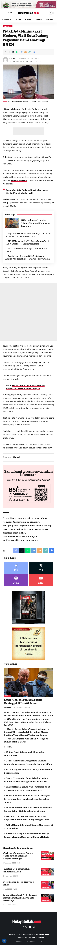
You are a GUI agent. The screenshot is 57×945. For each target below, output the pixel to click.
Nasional (8, 26)
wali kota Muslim (11, 540)
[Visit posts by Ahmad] (5, 60)
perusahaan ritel (11, 529)
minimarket (33, 522)
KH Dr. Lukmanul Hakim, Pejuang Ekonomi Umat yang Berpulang (35, 223)
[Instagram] (16, 580)
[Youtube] (41, 580)
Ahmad (12, 58)
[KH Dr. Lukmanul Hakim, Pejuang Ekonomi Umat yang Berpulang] (12, 223)
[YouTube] (30, 927)
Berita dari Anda (47, 855)
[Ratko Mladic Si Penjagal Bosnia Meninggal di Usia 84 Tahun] (28, 682)
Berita (7, 696)
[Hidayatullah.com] (28, 13)
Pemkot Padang (44, 526)
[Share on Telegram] (21, 52)
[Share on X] (13, 52)
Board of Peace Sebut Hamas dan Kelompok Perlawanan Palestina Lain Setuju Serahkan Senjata (27, 798)
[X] (41, 568)
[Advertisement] (28, 131)
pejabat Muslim (27, 526)
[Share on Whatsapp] (17, 52)
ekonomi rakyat (25, 518)
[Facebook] (16, 568)
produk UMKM (41, 529)
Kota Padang (40, 518)
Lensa (44, 872)
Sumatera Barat (10, 533)
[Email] (25, 52)
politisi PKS (27, 529)
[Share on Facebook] (9, 52)
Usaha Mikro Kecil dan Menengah (20, 537)
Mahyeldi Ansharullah (14, 522)
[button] (5, 13)
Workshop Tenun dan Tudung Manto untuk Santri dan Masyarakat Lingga (18, 856)
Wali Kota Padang (30, 540)
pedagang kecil (11, 526)
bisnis (13, 518)
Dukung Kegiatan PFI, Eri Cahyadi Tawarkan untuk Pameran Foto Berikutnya (20, 898)
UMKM (22, 533)
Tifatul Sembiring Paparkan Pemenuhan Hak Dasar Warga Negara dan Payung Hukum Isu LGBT (27, 722)
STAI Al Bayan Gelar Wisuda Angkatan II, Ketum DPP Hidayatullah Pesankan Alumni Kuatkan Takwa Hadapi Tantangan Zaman (26, 732)
